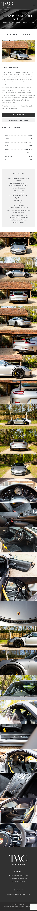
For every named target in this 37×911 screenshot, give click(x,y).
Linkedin (18, 894)
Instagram (27, 894)
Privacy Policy (28, 906)
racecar (20, 908)
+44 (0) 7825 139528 (19, 881)
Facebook (11, 894)
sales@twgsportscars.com (19, 879)
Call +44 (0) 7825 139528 (18, 120)
